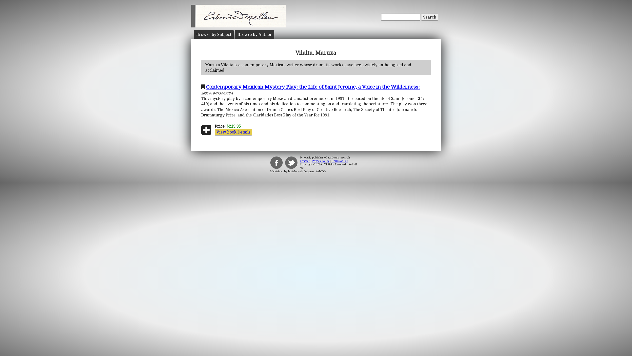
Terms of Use (340, 161)
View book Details (233, 132)
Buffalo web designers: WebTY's (307, 171)
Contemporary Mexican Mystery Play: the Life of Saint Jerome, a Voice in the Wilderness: (313, 86)
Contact (305, 161)
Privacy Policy (320, 161)
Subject (213, 34)
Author (254, 34)
